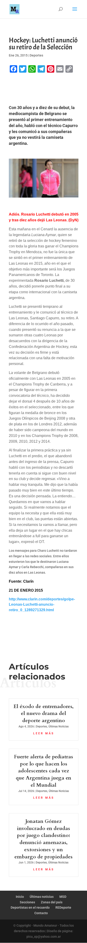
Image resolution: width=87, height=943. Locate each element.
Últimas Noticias (58, 726)
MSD (62, 897)
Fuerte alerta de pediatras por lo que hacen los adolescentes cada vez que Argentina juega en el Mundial (43, 771)
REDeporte (63, 907)
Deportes (36, 55)
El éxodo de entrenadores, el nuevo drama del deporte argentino (43, 713)
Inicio (20, 897)
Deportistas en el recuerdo (30, 907)
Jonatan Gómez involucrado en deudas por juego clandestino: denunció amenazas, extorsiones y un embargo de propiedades (43, 839)
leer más (43, 733)
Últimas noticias (42, 897)
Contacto (41, 913)
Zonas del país (51, 902)
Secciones (27, 902)
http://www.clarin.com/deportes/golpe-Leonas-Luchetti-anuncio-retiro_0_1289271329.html (42, 604)
